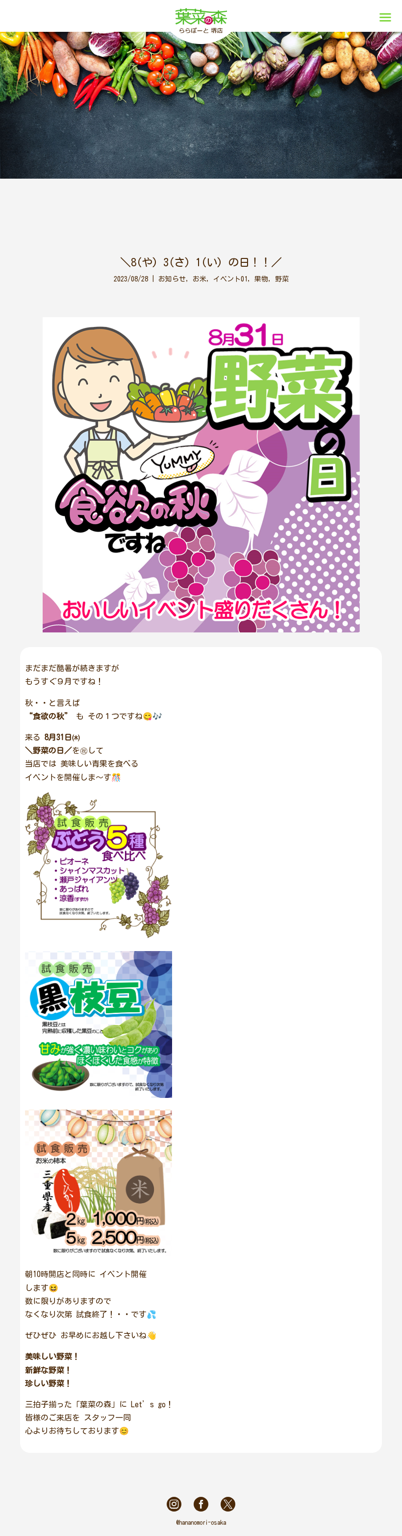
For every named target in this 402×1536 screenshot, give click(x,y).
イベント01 (230, 279)
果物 (261, 279)
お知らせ (172, 279)
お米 (199, 279)
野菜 (282, 279)
